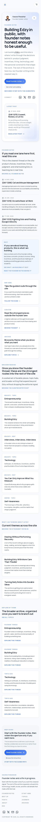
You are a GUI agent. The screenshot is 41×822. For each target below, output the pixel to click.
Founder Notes (8, 793)
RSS (3, 806)
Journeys (25, 800)
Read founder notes (14, 81)
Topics (24, 796)
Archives (25, 803)
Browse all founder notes (13, 174)
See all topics (8, 617)
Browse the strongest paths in (15, 529)
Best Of (5, 796)
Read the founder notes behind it (17, 271)
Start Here (26, 793)
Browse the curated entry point (15, 388)
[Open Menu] (36, 4)
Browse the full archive (13, 758)
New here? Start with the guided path (19, 91)
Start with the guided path (15, 762)
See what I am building (13, 87)
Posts (4, 800)
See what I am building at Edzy (16, 267)
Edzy (18, 52)
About (4, 803)
